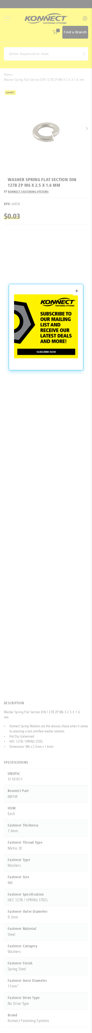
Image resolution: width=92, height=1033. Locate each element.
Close (76, 291)
